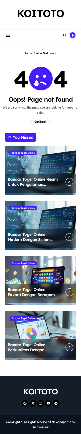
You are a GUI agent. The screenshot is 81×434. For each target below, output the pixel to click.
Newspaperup (61, 422)
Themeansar (40, 427)
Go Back (40, 122)
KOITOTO (40, 13)
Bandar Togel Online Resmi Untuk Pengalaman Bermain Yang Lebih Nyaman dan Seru (33, 187)
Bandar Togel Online (23, 152)
